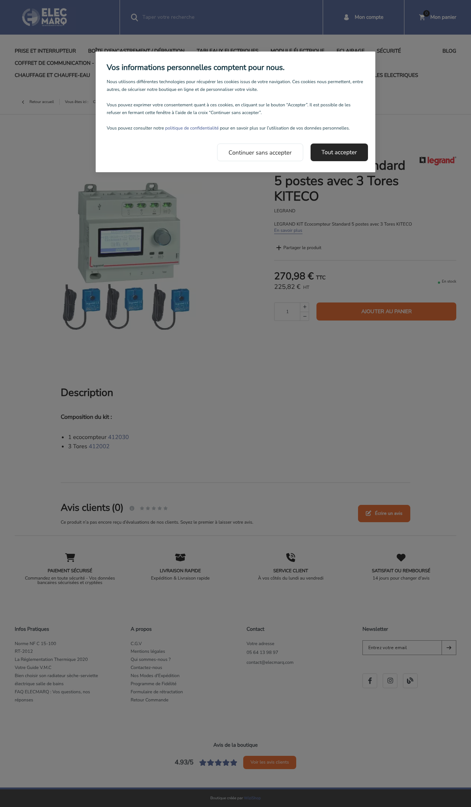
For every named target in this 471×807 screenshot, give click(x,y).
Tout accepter (339, 152)
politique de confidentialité (192, 128)
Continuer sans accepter (260, 153)
